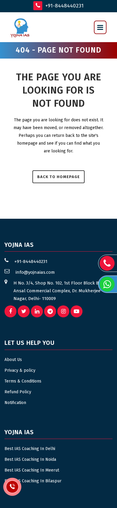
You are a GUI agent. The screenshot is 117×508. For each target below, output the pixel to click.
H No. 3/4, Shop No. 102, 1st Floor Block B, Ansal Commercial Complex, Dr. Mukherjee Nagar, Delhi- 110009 (57, 290)
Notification (15, 402)
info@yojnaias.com (35, 272)
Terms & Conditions (22, 381)
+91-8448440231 (64, 6)
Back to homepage (58, 177)
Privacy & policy (19, 370)
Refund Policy (17, 391)
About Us (13, 359)
